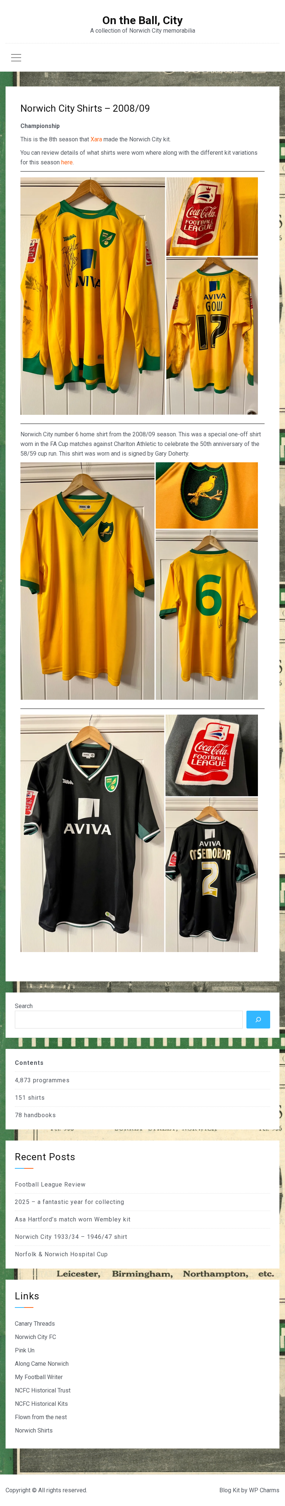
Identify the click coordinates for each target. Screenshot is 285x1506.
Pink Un (25, 1350)
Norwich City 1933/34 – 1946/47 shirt (71, 1236)
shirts (36, 1097)
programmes (51, 1080)
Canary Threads (35, 1323)
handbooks (40, 1115)
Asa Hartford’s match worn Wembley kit (73, 1219)
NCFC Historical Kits (41, 1403)
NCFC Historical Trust (43, 1390)
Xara (96, 139)
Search (24, 1006)
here (67, 162)
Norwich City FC (35, 1337)
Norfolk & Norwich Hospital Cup (61, 1254)
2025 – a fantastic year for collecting (69, 1201)
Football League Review (50, 1184)
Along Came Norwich (42, 1363)
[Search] (258, 1019)
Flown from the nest (41, 1417)
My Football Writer (39, 1377)
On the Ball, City (142, 20)
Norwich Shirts (34, 1430)
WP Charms (264, 1490)
